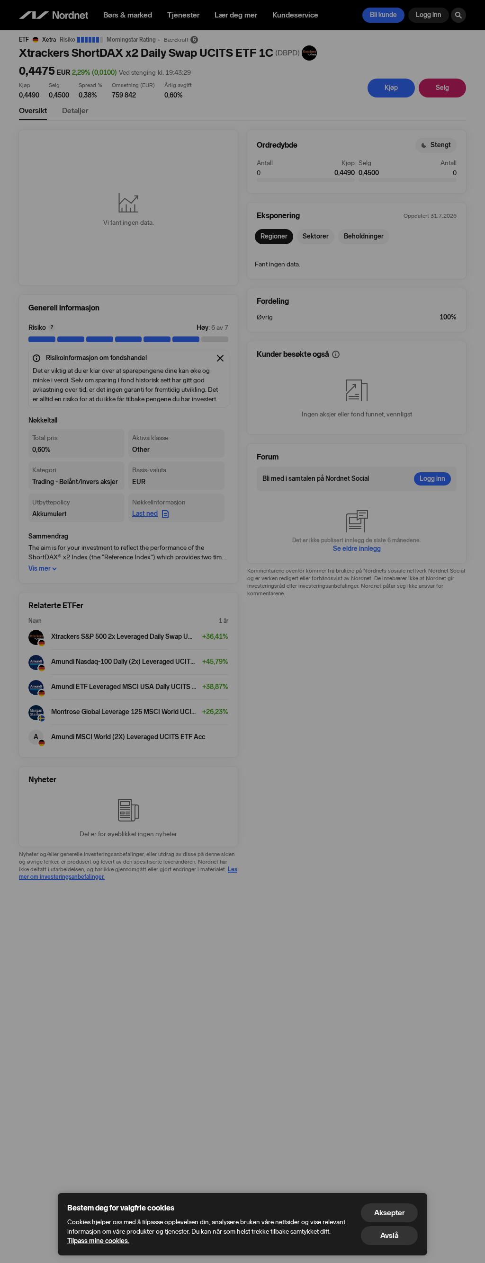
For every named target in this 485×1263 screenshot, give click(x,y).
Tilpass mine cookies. (98, 1241)
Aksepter (389, 1212)
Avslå (389, 1235)
